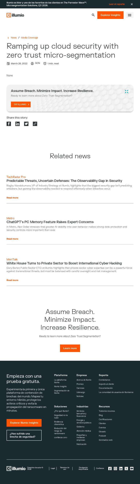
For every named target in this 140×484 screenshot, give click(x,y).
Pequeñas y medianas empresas (82, 437)
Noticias (80, 396)
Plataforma (60, 375)
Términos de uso (64, 468)
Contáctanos (104, 380)
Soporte (103, 375)
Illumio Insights (60, 386)
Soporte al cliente (106, 384)
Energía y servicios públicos (84, 421)
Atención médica (84, 431)
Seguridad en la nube (60, 416)
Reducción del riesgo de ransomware (60, 430)
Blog (101, 415)
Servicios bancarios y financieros (81, 413)
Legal (53, 468)
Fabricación (82, 444)
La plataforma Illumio (60, 381)
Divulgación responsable (83, 468)
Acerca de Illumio (84, 380)
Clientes (102, 423)
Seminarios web (105, 440)
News (14, 37)
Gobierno (80, 427)
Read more (12, 197)
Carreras (80, 388)
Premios (80, 384)
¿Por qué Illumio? (61, 411)
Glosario (102, 431)
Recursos (104, 406)
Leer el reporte (117, 4)
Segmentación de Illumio (61, 391)
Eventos (102, 427)
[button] (93, 15)
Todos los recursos (107, 411)
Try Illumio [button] (20, 104)
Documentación (106, 388)
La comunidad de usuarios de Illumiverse (116, 392)
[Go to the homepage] (15, 15)
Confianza (100, 468)
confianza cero (60, 437)
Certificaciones (105, 419)
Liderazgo (81, 392)
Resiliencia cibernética (59, 423)
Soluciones (60, 406)
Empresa (82, 375)
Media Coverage (29, 37)
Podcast (102, 436)
